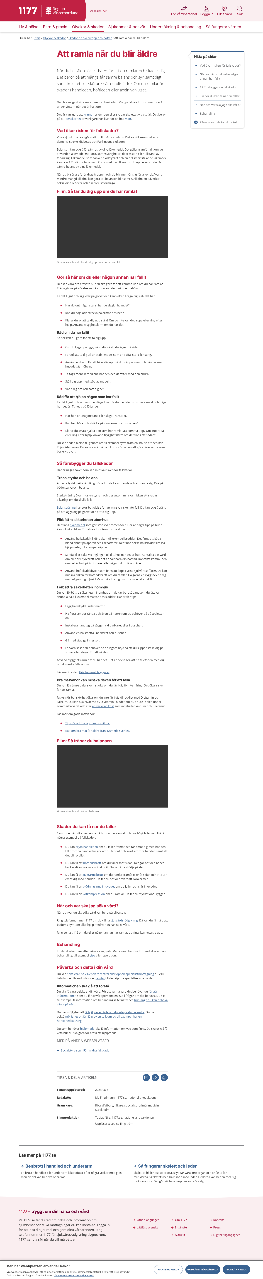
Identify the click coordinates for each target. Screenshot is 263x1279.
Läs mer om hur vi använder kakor (74, 1275)
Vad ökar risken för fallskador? (220, 66)
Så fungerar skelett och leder (167, 1166)
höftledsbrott (92, 863)
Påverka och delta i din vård (218, 122)
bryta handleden (87, 847)
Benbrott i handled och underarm (58, 1166)
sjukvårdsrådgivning (124, 920)
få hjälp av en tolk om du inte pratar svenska (114, 1012)
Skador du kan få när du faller (220, 96)
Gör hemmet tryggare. (94, 672)
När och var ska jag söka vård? (220, 105)
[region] (131, 1269)
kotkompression (94, 894)
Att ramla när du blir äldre (131, 38)
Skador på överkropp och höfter (90, 38)
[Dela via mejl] (146, 1077)
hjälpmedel (77, 525)
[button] (164, 1077)
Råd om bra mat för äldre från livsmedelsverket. (97, 731)
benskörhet (73, 119)
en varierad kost (103, 706)
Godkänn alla (237, 1269)
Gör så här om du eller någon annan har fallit (220, 76)
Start (37, 38)
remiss (100, 978)
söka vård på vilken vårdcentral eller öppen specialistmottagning (110, 974)
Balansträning (66, 507)
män (128, 119)
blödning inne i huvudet (99, 886)
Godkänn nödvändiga (202, 1269)
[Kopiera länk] (155, 1077)
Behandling (207, 114)
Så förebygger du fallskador (218, 87)
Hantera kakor (168, 1269)
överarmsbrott (93, 875)
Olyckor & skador (54, 38)
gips (92, 955)
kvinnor (89, 114)
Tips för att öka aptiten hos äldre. (87, 723)
